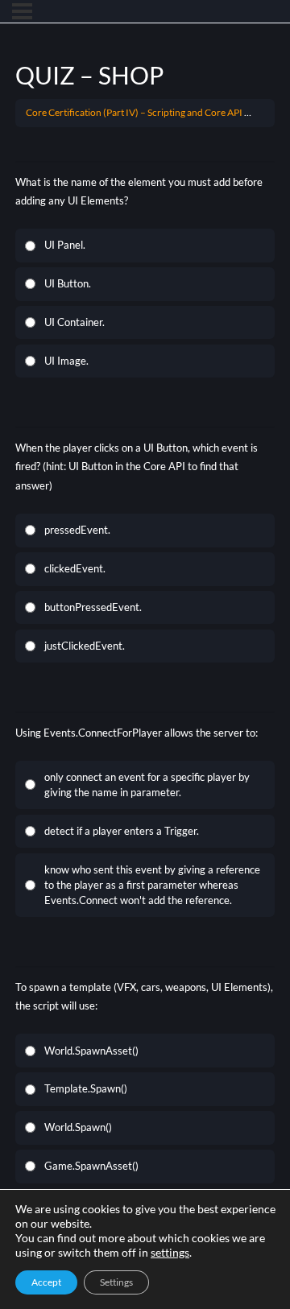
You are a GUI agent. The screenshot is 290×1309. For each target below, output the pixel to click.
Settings (116, 1282)
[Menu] (22, 11)
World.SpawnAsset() (91, 1050)
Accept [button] (46, 1282)
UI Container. (74, 322)
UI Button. (67, 283)
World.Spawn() (78, 1127)
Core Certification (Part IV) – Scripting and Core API (134, 112)
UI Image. (66, 360)
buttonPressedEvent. (93, 607)
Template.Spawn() (85, 1088)
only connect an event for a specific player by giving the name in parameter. (147, 784)
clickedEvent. (75, 568)
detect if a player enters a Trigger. (121, 830)
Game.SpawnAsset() (91, 1165)
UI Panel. (64, 244)
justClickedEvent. (84, 645)
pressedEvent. (77, 529)
